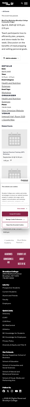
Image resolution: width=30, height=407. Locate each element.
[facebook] (3, 391)
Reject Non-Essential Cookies (15, 225)
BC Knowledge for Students (13, 333)
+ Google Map (8, 119)
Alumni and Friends (10, 295)
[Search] (22, 3)
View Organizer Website (13, 110)
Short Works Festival (21, 241)
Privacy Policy (8, 341)
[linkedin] (20, 391)
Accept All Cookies (15, 214)
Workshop (6, 92)
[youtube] (16, 391)
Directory (6, 313)
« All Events (5, 11)
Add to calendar (11, 58)
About (21, 258)
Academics (8, 253)
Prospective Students (11, 288)
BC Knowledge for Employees (14, 337)
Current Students (9, 292)
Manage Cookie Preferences (14, 219)
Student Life (21, 253)
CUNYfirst (6, 321)
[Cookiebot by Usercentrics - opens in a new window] (21, 181)
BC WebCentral (8, 325)
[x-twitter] (8, 391)
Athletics (6, 329)
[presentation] (14, 139)
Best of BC (21, 263)
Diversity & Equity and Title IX (14, 345)
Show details (21, 208)
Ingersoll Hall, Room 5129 (13, 116)
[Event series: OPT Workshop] (10, 160)
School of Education (10, 361)
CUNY (4, 317)
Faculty (5, 299)
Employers (6, 303)
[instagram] (12, 391)
